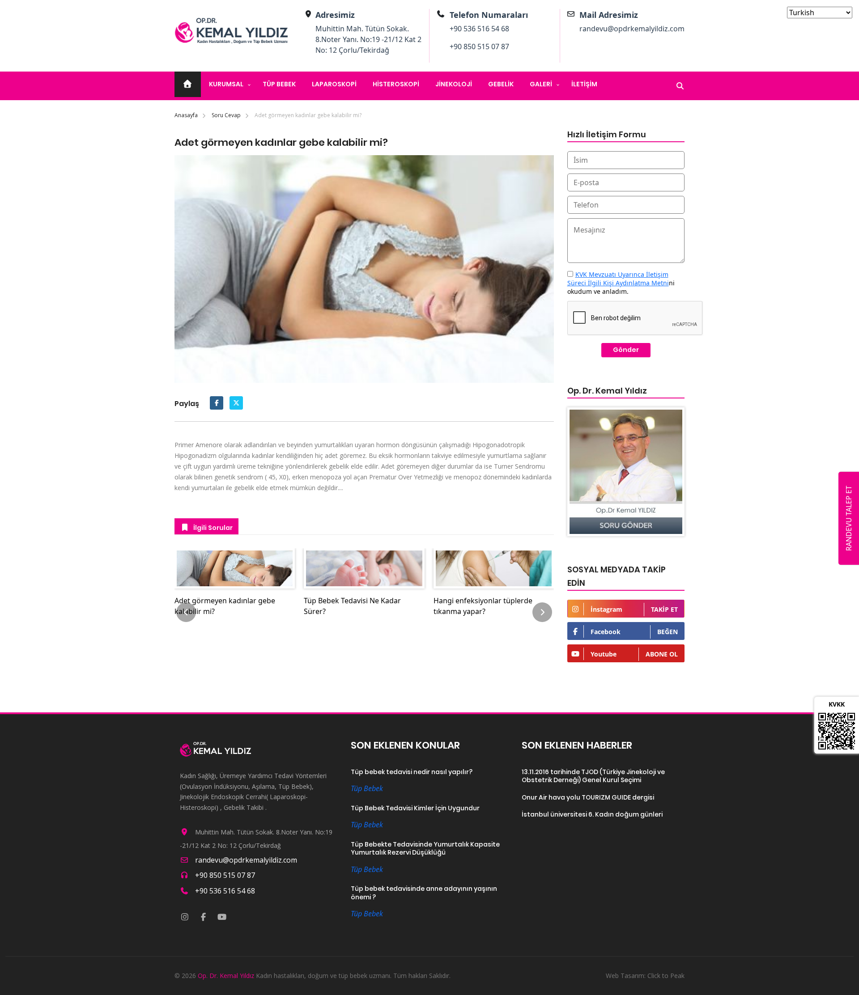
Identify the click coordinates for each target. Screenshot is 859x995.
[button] (186, 612)
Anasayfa (186, 115)
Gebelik (501, 84)
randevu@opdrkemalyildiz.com (632, 29)
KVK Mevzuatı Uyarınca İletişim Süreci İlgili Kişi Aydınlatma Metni (618, 278)
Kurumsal (226, 84)
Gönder (626, 349)
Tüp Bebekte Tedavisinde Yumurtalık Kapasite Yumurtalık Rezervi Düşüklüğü (425, 848)
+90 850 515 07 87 (479, 46)
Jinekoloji (453, 84)
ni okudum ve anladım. (621, 283)
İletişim (584, 84)
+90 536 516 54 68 (479, 29)
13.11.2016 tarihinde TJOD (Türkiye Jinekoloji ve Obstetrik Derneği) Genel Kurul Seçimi (593, 776)
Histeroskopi (396, 84)
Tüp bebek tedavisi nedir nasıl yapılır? (411, 772)
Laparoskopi (334, 84)
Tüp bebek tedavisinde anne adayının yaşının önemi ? (424, 893)
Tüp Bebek (279, 84)
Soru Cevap (226, 115)
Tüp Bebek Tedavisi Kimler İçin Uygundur (415, 808)
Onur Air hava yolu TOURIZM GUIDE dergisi (588, 797)
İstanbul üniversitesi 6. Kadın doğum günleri (592, 814)
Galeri (541, 84)
